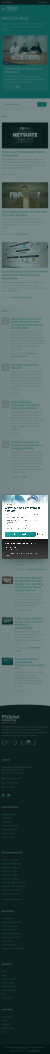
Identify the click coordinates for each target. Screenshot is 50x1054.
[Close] (44, 499)
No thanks (41, 534)
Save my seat (20, 534)
